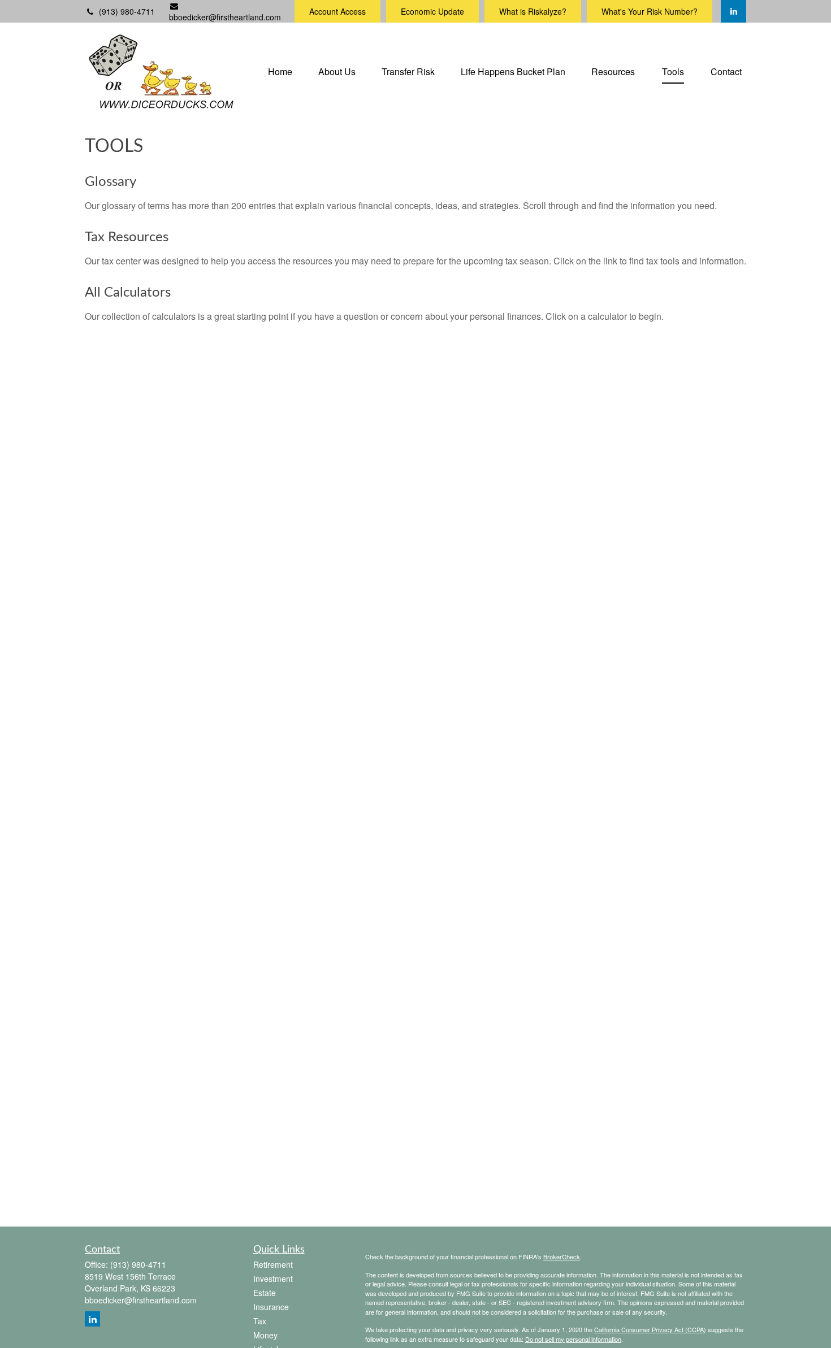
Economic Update (432, 11)
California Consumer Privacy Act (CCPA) (650, 1329)
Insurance (271, 1306)
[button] (280, 70)
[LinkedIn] (733, 11)
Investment (273, 1278)
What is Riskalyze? (532, 11)
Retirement (273, 1264)
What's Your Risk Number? (649, 11)
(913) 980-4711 (127, 11)
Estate (264, 1292)
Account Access (337, 11)
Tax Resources (126, 237)
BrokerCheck (561, 1256)
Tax (259, 1321)
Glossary (110, 182)
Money (265, 1335)
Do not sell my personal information (573, 1338)
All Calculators (128, 292)
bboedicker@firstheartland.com (225, 17)
